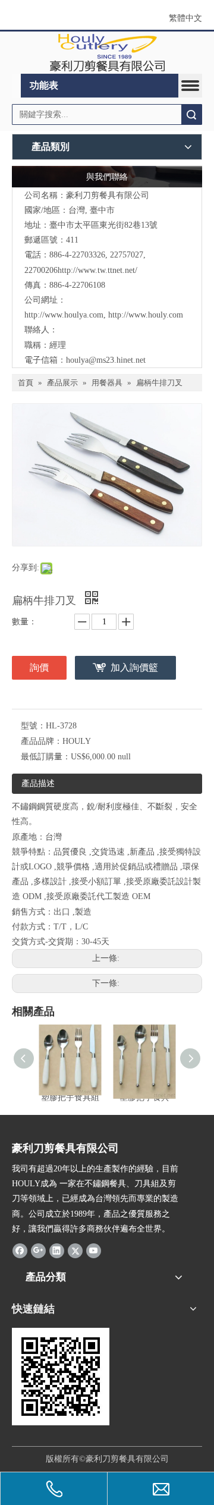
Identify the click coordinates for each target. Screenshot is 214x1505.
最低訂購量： (46, 756)
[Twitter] (75, 1250)
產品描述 (38, 783)
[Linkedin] (56, 1250)
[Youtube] (93, 1250)
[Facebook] (19, 1250)
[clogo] (107, 53)
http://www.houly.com (145, 314)
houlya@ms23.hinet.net (106, 360)
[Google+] (38, 1250)
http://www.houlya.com (63, 314)
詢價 (39, 667)
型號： (33, 725)
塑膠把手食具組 (70, 1097)
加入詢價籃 (134, 667)
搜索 (191, 114)
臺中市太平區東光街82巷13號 (103, 225)
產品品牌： (41, 741)
